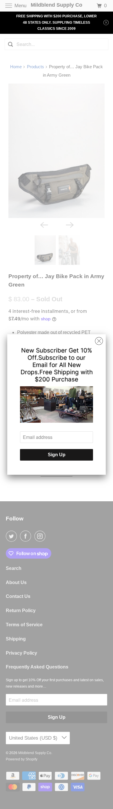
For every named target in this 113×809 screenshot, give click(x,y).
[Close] (99, 341)
